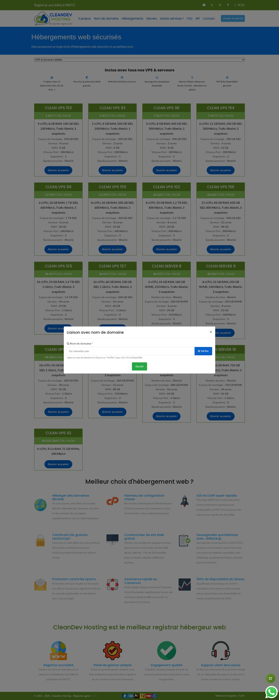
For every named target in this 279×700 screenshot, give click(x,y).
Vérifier (204, 350)
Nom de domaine (81, 343)
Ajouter (139, 366)
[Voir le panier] (270, 678)
